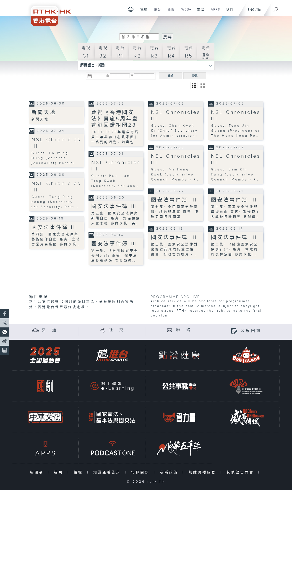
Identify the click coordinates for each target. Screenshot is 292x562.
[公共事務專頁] (179, 386)
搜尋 (195, 76)
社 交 (117, 330)
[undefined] (131, 9)
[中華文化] (45, 417)
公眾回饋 (251, 331)
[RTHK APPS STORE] (45, 448)
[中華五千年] (179, 448)
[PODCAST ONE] (112, 448)
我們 (227, 12)
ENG (251, 10)
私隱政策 (170, 472)
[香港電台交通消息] (35, 330)
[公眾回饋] (234, 331)
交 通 (49, 330)
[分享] (103, 330)
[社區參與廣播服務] (246, 386)
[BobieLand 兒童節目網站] (246, 355)
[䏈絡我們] (170, 330)
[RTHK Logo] (48, 13)
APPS (213, 12)
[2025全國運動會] (45, 355)
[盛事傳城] (246, 417)
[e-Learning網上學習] (112, 386)
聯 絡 (184, 330)
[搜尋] (276, 8)
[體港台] (112, 355)
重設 (170, 76)
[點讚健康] (179, 355)
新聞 (169, 12)
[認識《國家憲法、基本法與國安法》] (112, 417)
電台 (156, 12)
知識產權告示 (108, 472)
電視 (142, 12)
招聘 (59, 472)
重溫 (199, 12)
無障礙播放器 (203, 472)
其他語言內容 (241, 472)
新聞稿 (38, 472)
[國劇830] (45, 386)
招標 (79, 472)
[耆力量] (179, 417)
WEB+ (184, 12)
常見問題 (141, 472)
